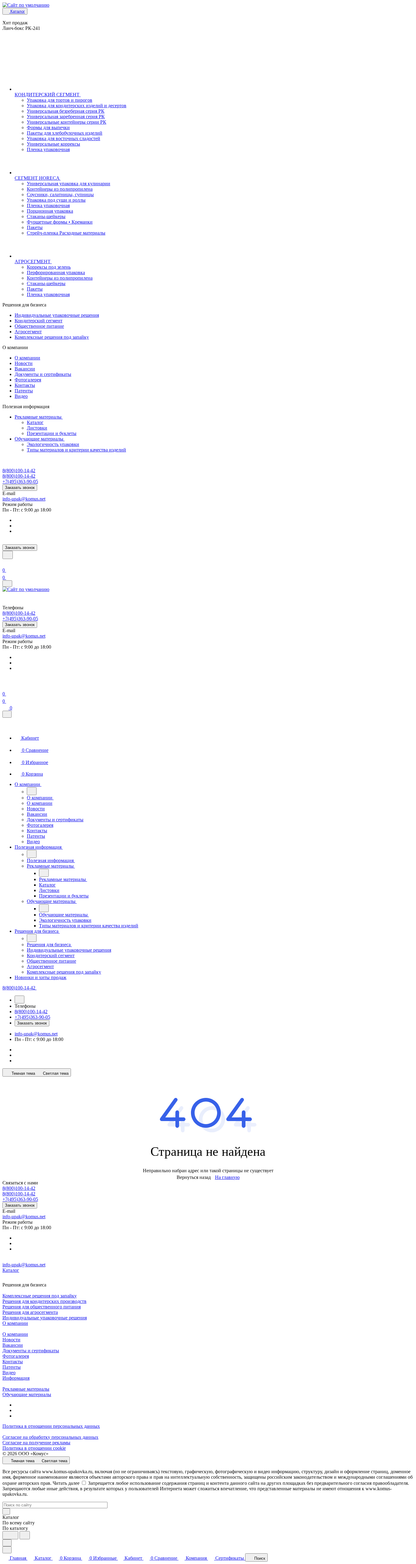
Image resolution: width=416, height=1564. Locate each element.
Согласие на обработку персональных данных (50, 1437)
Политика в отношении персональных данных (51, 1426)
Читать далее (66, 1483)
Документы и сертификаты (43, 374)
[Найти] (24, 1535)
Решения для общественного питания (41, 1306)
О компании (27, 357)
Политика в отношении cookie (34, 1448)
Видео (21, 396)
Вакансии (25, 368)
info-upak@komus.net (23, 498)
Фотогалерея (28, 379)
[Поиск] (7, 555)
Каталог (35, 422)
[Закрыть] (7, 714)
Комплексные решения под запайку (52, 337)
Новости (24, 363)
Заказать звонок (20, 487)
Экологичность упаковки (53, 444)
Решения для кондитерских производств (44, 1301)
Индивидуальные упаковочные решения (57, 315)
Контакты (25, 385)
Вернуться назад (194, 1177)
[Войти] (5, 562)
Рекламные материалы (39, 416)
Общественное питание (39, 326)
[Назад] (32, 791)
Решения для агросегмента (30, 1312)
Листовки (37, 427)
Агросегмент (28, 331)
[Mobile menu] (7, 583)
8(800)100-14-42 (18, 470)
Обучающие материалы (40, 438)
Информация (16, 1378)
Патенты (24, 390)
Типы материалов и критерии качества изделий (76, 449)
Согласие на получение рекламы (36, 1442)
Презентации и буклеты (51, 433)
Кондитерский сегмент (38, 320)
